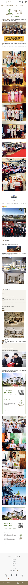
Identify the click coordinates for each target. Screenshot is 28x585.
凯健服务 (14, 559)
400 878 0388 (23, 2)
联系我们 (14, 568)
